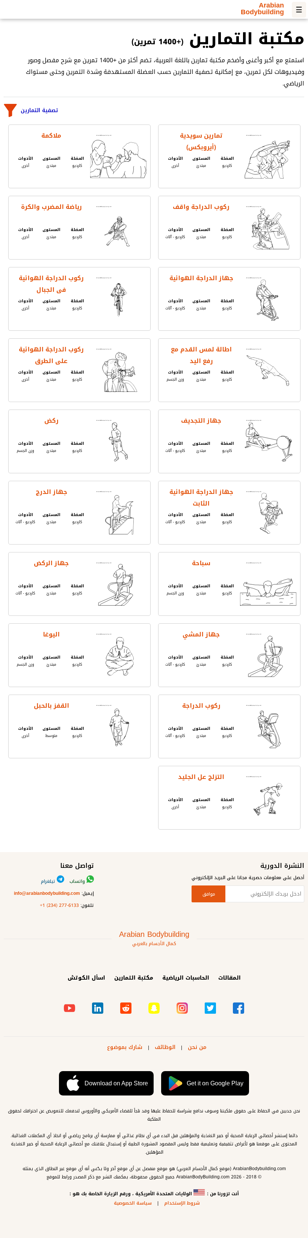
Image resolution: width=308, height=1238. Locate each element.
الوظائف (165, 1047)
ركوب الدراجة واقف (201, 207)
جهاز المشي (201, 634)
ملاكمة (51, 135)
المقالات (229, 978)
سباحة (201, 563)
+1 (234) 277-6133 (59, 905)
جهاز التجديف (201, 420)
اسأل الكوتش (86, 978)
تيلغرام (49, 881)
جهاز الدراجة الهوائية (201, 278)
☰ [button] (299, 10)
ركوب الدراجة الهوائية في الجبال (51, 283)
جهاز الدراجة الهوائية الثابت (201, 496)
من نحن (197, 1047)
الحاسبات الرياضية (185, 978)
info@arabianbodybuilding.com (47, 893)
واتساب (77, 881)
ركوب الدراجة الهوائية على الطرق (51, 354)
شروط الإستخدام (182, 1203)
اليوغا (51, 634)
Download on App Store (116, 1083)
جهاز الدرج (51, 492)
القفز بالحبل (51, 705)
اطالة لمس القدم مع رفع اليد (201, 354)
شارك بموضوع (124, 1047)
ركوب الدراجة (201, 705)
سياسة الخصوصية (133, 1203)
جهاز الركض (51, 563)
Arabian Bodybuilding (262, 10)
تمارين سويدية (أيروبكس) (201, 140)
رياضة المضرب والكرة (51, 207)
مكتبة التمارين (133, 978)
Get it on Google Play (215, 1083)
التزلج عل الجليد (201, 777)
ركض (51, 420)
